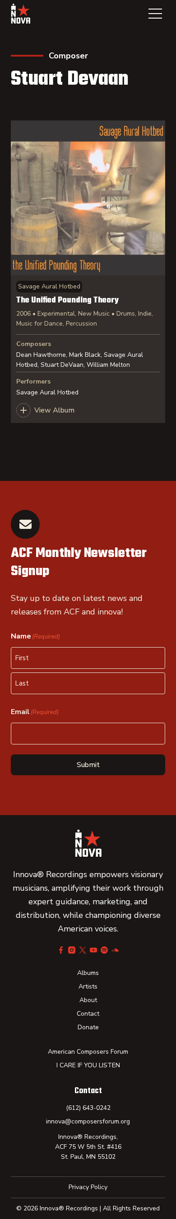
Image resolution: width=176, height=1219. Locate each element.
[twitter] (82, 950)
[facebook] (61, 950)
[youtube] (93, 950)
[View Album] (88, 271)
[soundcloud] (115, 950)
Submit (88, 765)
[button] (155, 14)
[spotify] (104, 950)
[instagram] (71, 950)
